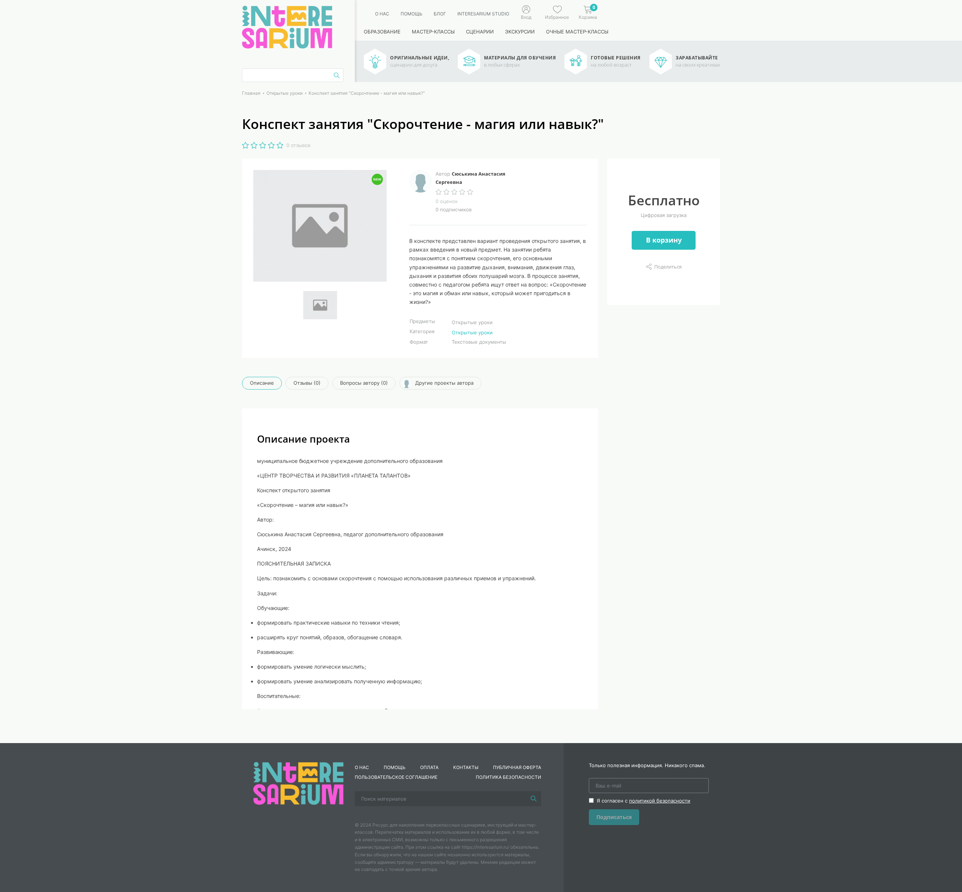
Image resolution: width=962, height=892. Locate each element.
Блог (440, 14)
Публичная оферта (517, 767)
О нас (382, 14)
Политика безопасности (508, 777)
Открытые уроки (472, 332)
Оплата (429, 767)
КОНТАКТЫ (465, 767)
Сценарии (480, 32)
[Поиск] (533, 798)
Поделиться (668, 266)
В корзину (664, 239)
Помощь (411, 14)
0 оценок (447, 201)
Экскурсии (520, 32)
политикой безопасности (659, 801)
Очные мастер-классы (577, 32)
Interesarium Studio (483, 14)
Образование (382, 32)
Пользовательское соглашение (396, 777)
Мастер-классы (433, 32)
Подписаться (614, 817)
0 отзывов (298, 145)
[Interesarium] (298, 782)
